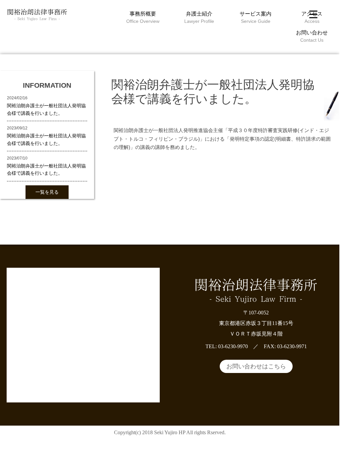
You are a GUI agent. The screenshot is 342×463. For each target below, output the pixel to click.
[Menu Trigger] (313, 14)
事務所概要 (143, 14)
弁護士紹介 (199, 14)
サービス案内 (255, 14)
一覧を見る (47, 192)
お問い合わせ (312, 32)
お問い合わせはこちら (256, 366)
